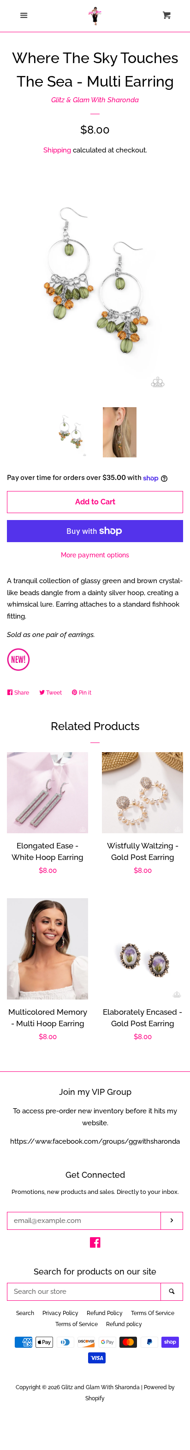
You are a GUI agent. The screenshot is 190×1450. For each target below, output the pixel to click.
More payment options (95, 555)
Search (25, 1313)
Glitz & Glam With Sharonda (95, 100)
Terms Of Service (152, 1313)
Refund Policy (105, 1313)
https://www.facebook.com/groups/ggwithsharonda (95, 1141)
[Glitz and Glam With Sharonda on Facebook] (95, 1244)
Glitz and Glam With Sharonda (101, 1387)
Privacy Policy (60, 1313)
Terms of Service (76, 1324)
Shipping (57, 150)
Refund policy (124, 1324)
